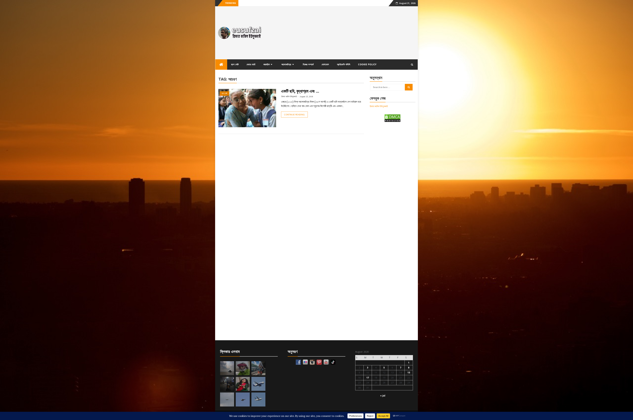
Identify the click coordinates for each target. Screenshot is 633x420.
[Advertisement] (341, 33)
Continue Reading (294, 114)
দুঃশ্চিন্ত (242, 3)
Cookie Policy (367, 64)
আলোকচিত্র (286, 64)
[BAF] (227, 399)
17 (367, 377)
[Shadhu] (243, 368)
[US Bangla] (258, 399)
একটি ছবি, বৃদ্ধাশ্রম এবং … (300, 91)
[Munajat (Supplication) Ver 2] (258, 368)
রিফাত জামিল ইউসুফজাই (289, 96)
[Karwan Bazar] (227, 384)
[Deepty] (243, 384)
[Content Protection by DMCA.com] (392, 117)
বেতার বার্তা (251, 64)
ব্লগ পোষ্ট (235, 64)
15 (408, 372)
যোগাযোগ (325, 64)
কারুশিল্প (266, 64)
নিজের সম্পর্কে (308, 64)
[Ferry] (227, 368)
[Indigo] (258, 384)
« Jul (382, 395)
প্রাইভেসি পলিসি (343, 64)
